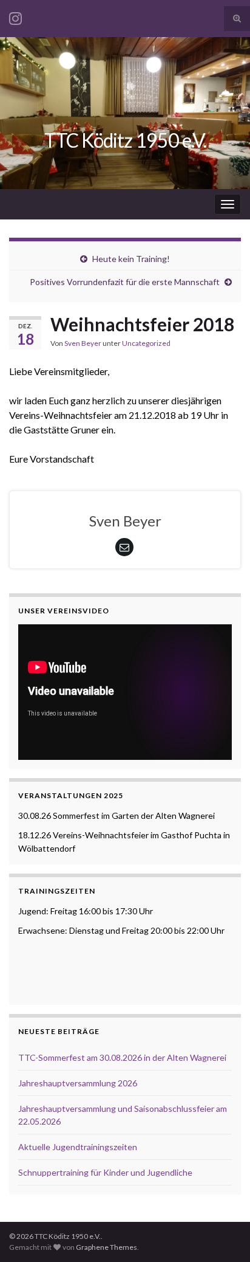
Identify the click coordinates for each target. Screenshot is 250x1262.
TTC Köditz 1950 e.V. (125, 140)
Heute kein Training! (131, 258)
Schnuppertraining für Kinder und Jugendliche (105, 1172)
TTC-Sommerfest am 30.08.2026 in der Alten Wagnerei (122, 1057)
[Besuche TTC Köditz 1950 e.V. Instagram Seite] (15, 16)
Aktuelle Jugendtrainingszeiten (77, 1147)
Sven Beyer (82, 343)
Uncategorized (146, 343)
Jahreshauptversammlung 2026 (77, 1083)
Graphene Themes (106, 1247)
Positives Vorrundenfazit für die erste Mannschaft (125, 282)
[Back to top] (223, 1234)
